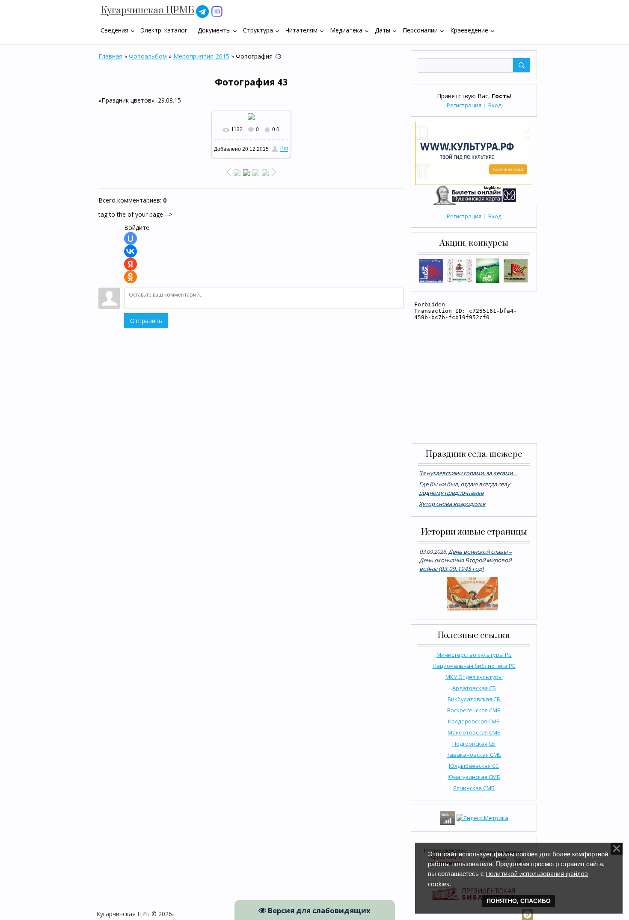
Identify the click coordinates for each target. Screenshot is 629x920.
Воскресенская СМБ (474, 710)
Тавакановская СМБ (474, 754)
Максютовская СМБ (474, 732)
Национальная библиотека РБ (474, 666)
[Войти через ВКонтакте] (130, 251)
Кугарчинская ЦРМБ (147, 10)
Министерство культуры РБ (474, 654)
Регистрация (464, 105)
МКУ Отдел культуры (474, 677)
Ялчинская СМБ (474, 788)
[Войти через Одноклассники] (130, 276)
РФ (284, 148)
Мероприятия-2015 (201, 56)
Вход (494, 105)
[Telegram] (202, 11)
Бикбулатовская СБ (474, 699)
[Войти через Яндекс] (130, 264)
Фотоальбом (148, 56)
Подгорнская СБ (473, 743)
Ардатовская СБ (474, 688)
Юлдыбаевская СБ (474, 766)
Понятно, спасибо (519, 900)
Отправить (146, 321)
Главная (110, 56)
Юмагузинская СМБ (474, 777)
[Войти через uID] (130, 238)
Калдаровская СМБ (474, 721)
